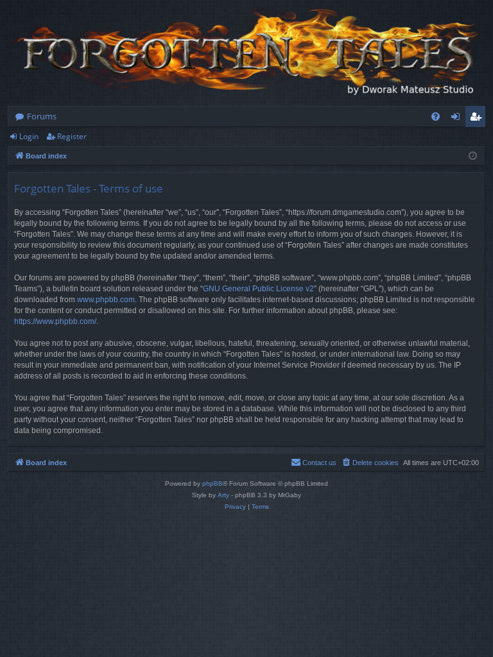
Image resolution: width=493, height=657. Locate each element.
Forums (41, 116)
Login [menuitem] (458, 118)
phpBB (212, 483)
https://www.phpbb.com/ (55, 321)
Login (29, 136)
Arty (223, 495)
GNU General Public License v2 (258, 288)
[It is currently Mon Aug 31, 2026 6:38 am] (473, 156)
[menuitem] (435, 116)
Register (72, 136)
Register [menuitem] (478, 118)
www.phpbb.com (106, 299)
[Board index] (246, 53)
